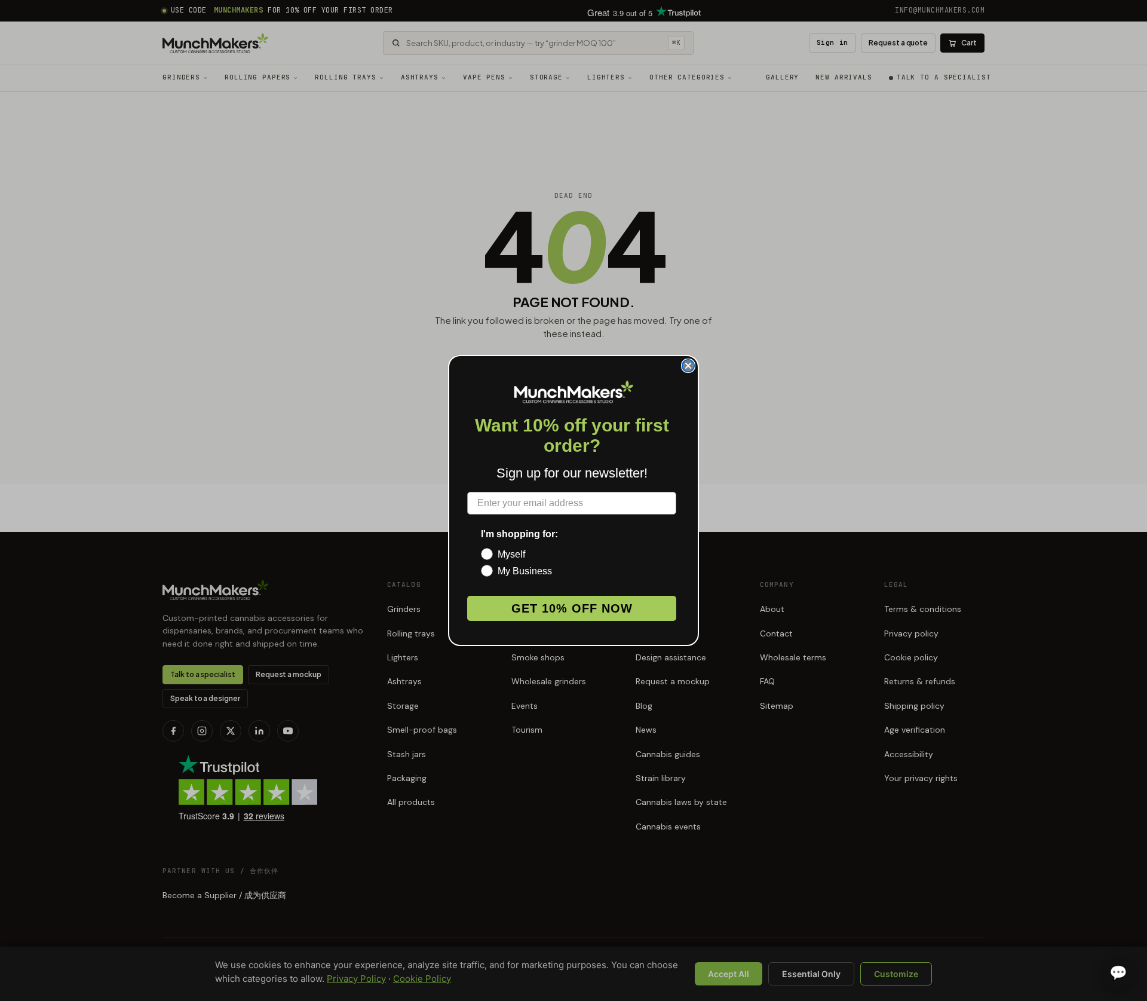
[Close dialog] (688, 366)
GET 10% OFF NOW (572, 608)
